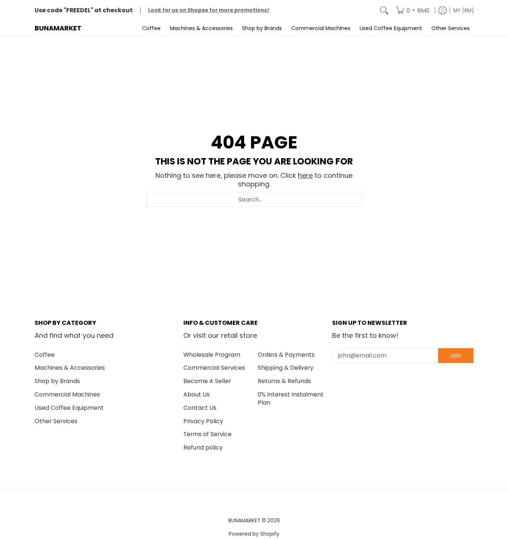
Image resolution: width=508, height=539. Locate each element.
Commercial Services (214, 367)
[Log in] (442, 10)
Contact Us (199, 408)
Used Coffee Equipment (69, 408)
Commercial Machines (67, 394)
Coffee (45, 354)
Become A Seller (207, 381)
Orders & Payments (286, 354)
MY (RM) (463, 10)
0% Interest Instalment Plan (291, 398)
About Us (196, 394)
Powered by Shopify (254, 534)
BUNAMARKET (58, 28)
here (305, 175)
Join (456, 355)
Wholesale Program (211, 354)
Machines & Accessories (70, 367)
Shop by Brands (57, 381)
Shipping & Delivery (286, 367)
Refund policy (203, 447)
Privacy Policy (203, 421)
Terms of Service (207, 434)
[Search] (384, 10)
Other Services (56, 421)
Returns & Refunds (284, 381)
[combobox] (254, 199)
